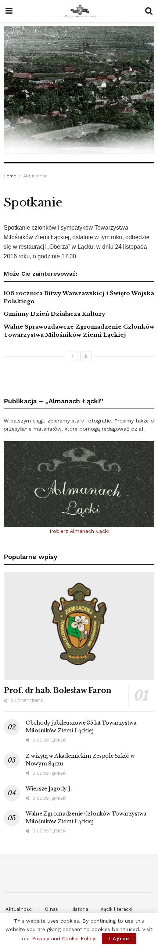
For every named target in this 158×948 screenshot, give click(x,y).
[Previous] (72, 356)
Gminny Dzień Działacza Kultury (54, 313)
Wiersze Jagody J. (49, 788)
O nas (51, 909)
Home (10, 175)
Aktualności (36, 175)
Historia (79, 909)
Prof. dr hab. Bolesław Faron (57, 690)
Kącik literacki (116, 909)
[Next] (85, 356)
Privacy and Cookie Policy (63, 938)
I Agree (119, 938)
